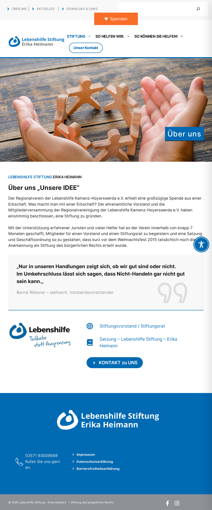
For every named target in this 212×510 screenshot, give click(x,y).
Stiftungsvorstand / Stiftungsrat (132, 326)
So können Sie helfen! (156, 36)
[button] (9, 501)
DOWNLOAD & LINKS (82, 9)
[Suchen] (198, 9)
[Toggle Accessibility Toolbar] (201, 244)
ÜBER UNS (19, 9)
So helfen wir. (109, 36)
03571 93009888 (41, 455)
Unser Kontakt (85, 48)
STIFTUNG (76, 36)
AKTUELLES (45, 9)
